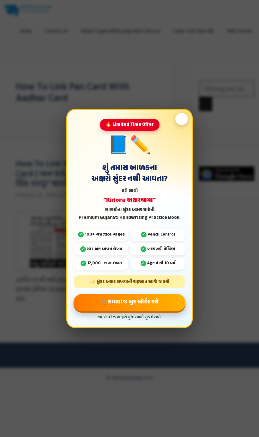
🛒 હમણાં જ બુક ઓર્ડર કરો (129, 302)
